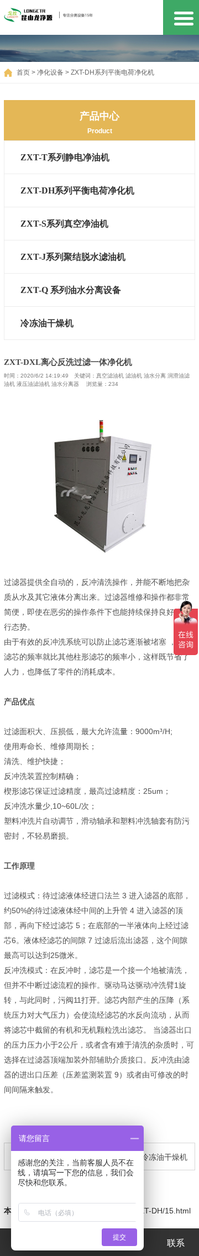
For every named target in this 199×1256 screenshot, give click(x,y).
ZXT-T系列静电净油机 (64, 157)
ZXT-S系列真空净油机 (64, 223)
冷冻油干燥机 (47, 323)
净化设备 (50, 72)
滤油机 (133, 376)
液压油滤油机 (33, 384)
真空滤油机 (110, 376)
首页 (23, 72)
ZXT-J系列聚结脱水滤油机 (72, 256)
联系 (176, 1243)
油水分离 (155, 376)
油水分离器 (65, 384)
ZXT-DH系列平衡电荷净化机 (112, 72)
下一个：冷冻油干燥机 (148, 1157)
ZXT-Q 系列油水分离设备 (70, 290)
